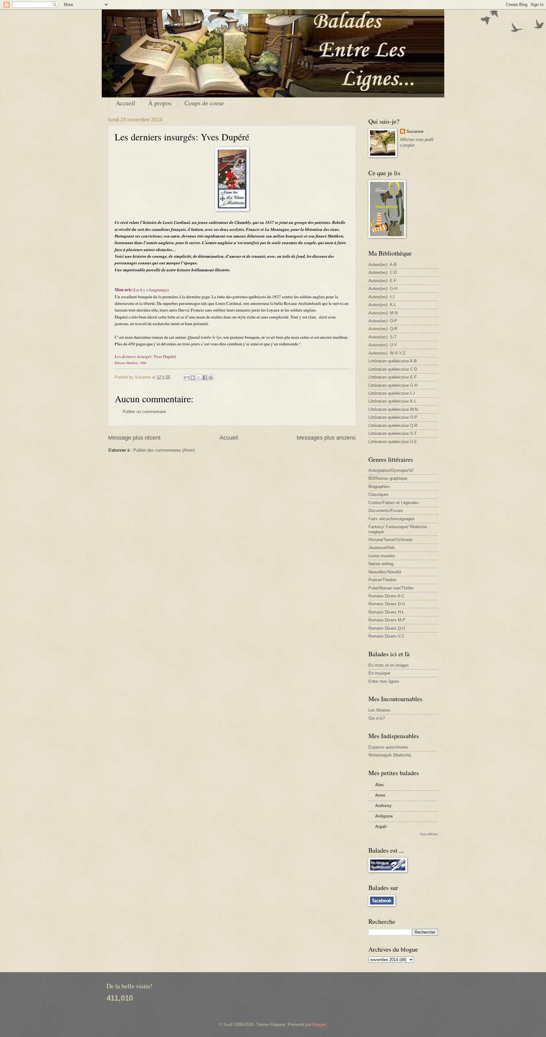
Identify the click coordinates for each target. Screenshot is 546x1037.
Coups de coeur (204, 103)
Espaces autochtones (388, 747)
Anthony (383, 805)
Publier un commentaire (144, 411)
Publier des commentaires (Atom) (164, 450)
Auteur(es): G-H (382, 288)
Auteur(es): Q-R (382, 328)
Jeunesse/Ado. (382, 547)
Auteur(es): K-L (382, 304)
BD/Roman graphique (387, 478)
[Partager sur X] (199, 377)
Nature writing (380, 563)
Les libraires (379, 710)
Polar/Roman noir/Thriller (391, 588)
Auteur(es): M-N (382, 313)
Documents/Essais (385, 510)
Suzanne (414, 131)
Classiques (378, 494)
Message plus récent (134, 438)
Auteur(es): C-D (382, 272)
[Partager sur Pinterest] (211, 377)
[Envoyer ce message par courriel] (187, 377)
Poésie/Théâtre (382, 579)
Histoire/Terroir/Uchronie (390, 539)
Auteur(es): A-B (382, 264)
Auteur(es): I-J (381, 296)
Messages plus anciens (326, 438)
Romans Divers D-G (386, 604)
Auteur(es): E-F (382, 280)
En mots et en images (388, 665)
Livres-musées (381, 555)
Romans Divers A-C (386, 596)
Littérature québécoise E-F (392, 377)
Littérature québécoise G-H (392, 385)
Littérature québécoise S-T (392, 433)
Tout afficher (429, 834)
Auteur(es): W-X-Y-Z (386, 353)
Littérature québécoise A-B (392, 361)
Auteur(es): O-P (382, 320)
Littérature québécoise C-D (392, 369)
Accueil (125, 103)
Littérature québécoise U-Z (392, 441)
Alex (379, 784)
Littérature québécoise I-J (391, 393)
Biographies (379, 486)
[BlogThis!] (193, 377)
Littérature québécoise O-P (392, 417)
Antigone (384, 816)
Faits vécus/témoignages (391, 518)
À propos (160, 103)
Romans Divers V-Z (386, 636)
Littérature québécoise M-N (393, 409)
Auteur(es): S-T (382, 337)
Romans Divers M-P (386, 620)
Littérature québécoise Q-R (392, 425)
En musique (379, 673)
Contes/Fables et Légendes (393, 502)
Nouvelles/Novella (384, 572)
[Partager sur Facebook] (205, 377)
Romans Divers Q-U (386, 628)
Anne (380, 795)
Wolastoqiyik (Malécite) (389, 755)
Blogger (319, 1024)
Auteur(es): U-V (382, 345)
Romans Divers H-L (386, 612)
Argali (381, 826)
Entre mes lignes (383, 681)
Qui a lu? (376, 718)
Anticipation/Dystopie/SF (391, 470)
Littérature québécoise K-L (392, 401)
